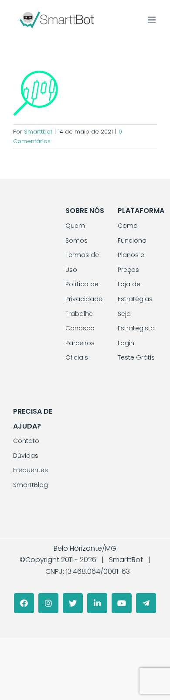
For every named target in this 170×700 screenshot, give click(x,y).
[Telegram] (146, 603)
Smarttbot (38, 131)
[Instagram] (48, 603)
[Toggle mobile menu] (152, 19)
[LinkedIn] (97, 603)
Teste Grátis (136, 357)
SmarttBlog (30, 484)
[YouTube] (122, 603)
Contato (26, 440)
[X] (73, 603)
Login (126, 343)
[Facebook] (24, 603)
